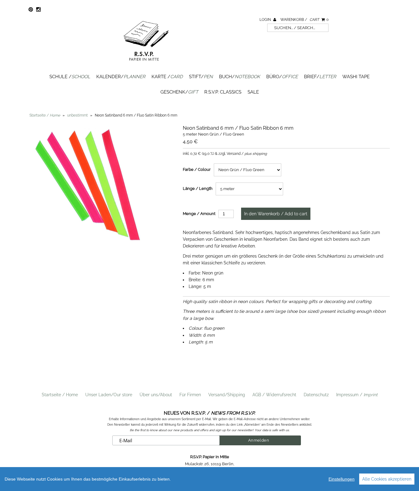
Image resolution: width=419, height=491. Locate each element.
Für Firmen (190, 394)
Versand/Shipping (226, 394)
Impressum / (357, 394)
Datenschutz (316, 394)
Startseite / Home (60, 394)
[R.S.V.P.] (146, 63)
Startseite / (44, 115)
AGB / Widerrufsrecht (274, 394)
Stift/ (201, 76)
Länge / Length (198, 188)
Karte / (167, 76)
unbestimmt (77, 115)
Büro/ (282, 76)
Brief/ (320, 76)
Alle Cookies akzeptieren (386, 479)
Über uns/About (156, 394)
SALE (253, 92)
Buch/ (239, 76)
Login (265, 19)
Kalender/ (120, 76)
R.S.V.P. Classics (222, 92)
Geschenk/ (179, 92)
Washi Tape (356, 76)
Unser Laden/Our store (108, 394)
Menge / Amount (199, 213)
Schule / (69, 76)
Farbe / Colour (197, 169)
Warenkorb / (304, 19)
